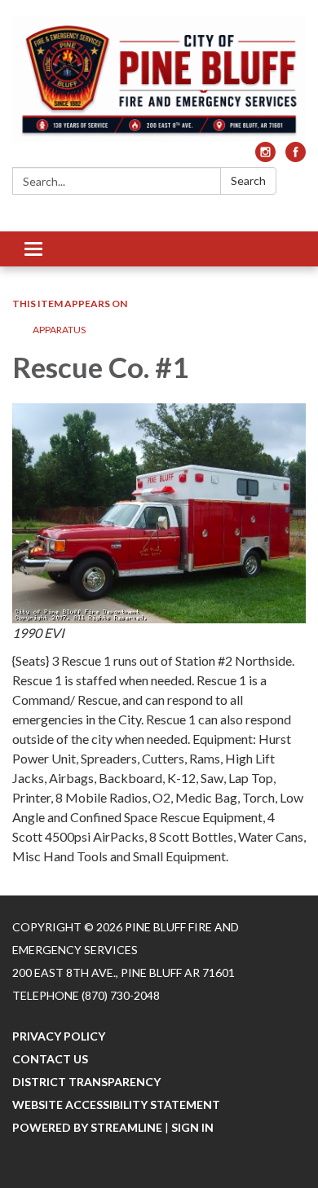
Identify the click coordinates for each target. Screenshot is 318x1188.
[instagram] (265, 157)
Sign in (192, 1127)
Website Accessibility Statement (116, 1104)
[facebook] (295, 157)
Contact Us (50, 1059)
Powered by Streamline (87, 1127)
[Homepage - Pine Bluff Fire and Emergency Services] (159, 79)
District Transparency (86, 1082)
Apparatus (59, 329)
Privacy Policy (58, 1036)
